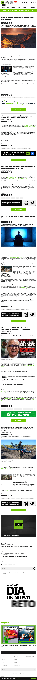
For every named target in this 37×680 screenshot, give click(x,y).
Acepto (7, 571)
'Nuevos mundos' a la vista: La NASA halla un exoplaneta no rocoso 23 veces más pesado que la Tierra (6, 75)
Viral (8, 7)
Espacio (21, 97)
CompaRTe (6, 676)
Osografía (5, 623)
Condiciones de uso (17, 665)
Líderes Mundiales (4, 665)
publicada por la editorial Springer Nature (14, 257)
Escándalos (13, 148)
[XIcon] (28, 2)
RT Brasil (10, 676)
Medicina (22, 309)
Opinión (19, 7)
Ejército (13, 198)
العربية (14, 676)
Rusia (27, 498)
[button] (18, 524)
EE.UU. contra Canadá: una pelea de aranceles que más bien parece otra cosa (18, 646)
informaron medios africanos (22, 178)
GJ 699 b (31, 55)
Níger (17, 198)
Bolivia (8, 148)
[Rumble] (26, 2)
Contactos (15, 659)
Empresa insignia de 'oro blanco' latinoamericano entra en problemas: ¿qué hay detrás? (18, 559)
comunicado (32, 56)
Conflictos (7, 198)
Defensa (13, 498)
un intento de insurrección (12, 177)
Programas (13, 7)
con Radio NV (9, 472)
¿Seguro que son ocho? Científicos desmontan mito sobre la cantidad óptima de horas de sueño (6, 275)
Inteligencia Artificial (18, 408)
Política (18, 148)
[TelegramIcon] (30, 2)
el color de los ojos (24, 287)
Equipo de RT (32, 7)
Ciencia (9, 97)
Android (27, 657)
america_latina (24, 148)
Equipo (15, 660)
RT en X (18, 652)
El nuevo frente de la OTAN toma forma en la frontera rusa (12, 553)
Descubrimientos (15, 97)
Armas (3, 198)
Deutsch (18, 676)
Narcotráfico (30, 408)
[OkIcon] (33, 2)
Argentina (3, 148)
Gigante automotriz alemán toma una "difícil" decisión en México (14, 556)
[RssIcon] (23, 673)
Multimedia (25, 7)
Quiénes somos (16, 657)
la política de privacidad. (8, 571)
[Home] (2, 2)
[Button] (22, 2)
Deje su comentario (18, 109)
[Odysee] (15, 673)
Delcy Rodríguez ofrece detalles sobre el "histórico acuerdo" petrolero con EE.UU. (16, 549)
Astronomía (4, 97)
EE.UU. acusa (3, 391)
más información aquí (18, 678)
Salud (27, 309)
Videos (3, 660)
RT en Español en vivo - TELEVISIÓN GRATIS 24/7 (12, 535)
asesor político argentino (27, 125)
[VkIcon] (24, 2)
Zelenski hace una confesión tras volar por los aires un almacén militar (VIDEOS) (16, 546)
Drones (18, 498)
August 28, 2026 (20, 384)
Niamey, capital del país (13, 178)
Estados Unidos (27, 97)
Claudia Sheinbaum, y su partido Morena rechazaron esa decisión (16, 398)
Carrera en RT (16, 663)
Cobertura (15, 662)
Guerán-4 (7, 490)
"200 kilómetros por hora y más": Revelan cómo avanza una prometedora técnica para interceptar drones (6, 482)
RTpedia (3, 663)
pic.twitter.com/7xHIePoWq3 (11, 382)
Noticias (3, 7)
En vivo (15, 2)
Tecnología (31, 498)
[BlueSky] (31, 2)
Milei (29, 148)
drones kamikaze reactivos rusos (7, 468)
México (25, 408)
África (21, 198)
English (22, 676)
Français (25, 676)
